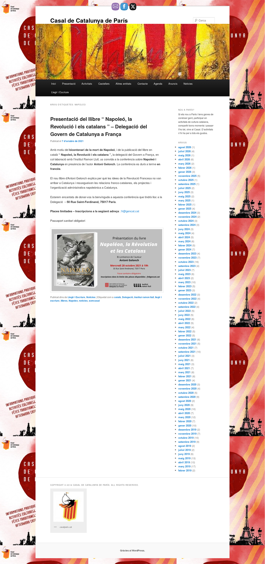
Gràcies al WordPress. (132, 550)
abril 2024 (184, 237)
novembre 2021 (187, 343)
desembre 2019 (187, 429)
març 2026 (184, 163)
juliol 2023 (184, 270)
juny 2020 (184, 405)
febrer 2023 (184, 286)
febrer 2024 (184, 245)
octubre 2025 (186, 180)
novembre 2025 (187, 176)
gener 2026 (184, 172)
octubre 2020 (186, 393)
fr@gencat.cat (130, 211)
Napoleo (73, 300)
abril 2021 (184, 368)
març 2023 (184, 282)
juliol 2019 (184, 450)
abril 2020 (184, 413)
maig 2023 (184, 274)
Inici (53, 83)
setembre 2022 (187, 307)
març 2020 (184, 417)
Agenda (158, 83)
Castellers (104, 83)
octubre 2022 (186, 302)
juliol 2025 (184, 188)
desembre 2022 (187, 294)
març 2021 (184, 372)
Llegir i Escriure (60, 92)
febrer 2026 (184, 167)
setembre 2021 (187, 351)
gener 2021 (184, 380)
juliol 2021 (184, 356)
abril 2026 (184, 159)
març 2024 (184, 241)
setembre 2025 (187, 184)
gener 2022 (184, 335)
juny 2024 (184, 229)
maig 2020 (184, 409)
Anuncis (173, 83)
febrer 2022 (184, 331)
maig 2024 (184, 233)
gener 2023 (184, 290)
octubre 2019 (186, 437)
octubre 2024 (186, 221)
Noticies (188, 83)
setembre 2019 (187, 442)
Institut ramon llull (144, 297)
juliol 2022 (184, 311)
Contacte (143, 83)
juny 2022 (184, 315)
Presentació (68, 83)
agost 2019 (184, 446)
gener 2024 (184, 249)
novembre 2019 (187, 433)
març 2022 (184, 327)
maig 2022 (184, 319)
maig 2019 (184, 458)
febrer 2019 (184, 470)
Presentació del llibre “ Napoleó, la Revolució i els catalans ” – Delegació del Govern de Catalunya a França (98, 126)
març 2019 (184, 466)
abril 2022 (184, 323)
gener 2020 (184, 425)
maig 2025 (184, 196)
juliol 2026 (184, 151)
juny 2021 (184, 360)
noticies (83, 300)
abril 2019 (184, 462)
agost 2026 (184, 147)
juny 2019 (184, 454)
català (117, 297)
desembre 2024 (187, 212)
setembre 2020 (187, 397)
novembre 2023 (187, 257)
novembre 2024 (187, 216)
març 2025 (184, 200)
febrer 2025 (184, 204)
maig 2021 (184, 364)
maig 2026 (184, 155)
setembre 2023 (187, 266)
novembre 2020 (187, 388)
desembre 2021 (187, 339)
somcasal (94, 300)
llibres (64, 300)
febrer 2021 (184, 376)
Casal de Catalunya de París (89, 20)
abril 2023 (184, 278)
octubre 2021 (186, 347)
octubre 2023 (186, 262)
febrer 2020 (184, 421)
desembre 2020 (187, 384)
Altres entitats (123, 83)
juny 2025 (184, 192)
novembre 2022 (187, 298)
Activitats (86, 83)
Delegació (127, 297)
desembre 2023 (187, 253)
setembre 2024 (187, 225)
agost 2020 (184, 401)
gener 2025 (184, 208)
